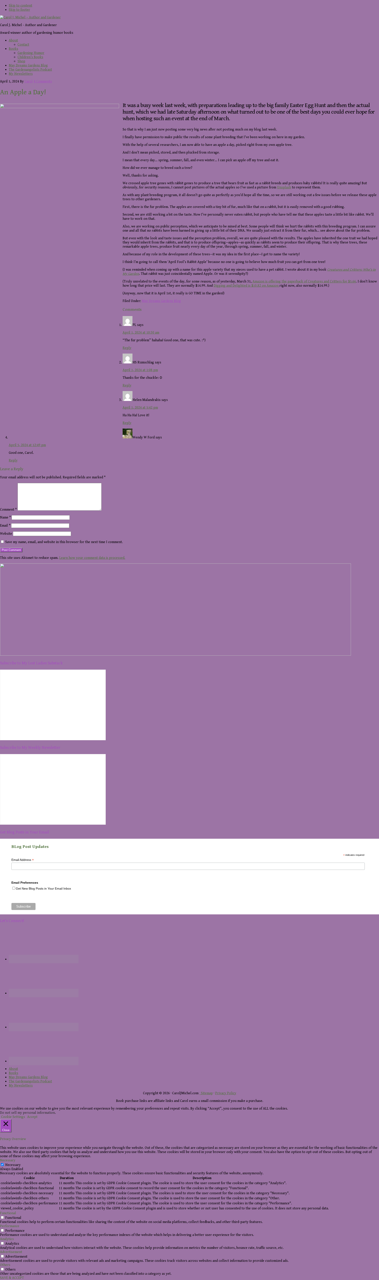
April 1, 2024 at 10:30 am (141, 333)
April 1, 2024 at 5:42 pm (140, 408)
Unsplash (284, 187)
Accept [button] (32, 1117)
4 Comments (43, 81)
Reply (127, 348)
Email (5, 526)
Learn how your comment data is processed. (92, 558)
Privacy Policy (225, 1093)
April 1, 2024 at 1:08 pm (140, 370)
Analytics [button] (7, 1239)
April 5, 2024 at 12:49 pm (27, 445)
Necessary (13, 1165)
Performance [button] (9, 1226)
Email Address (22, 860)
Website (6, 534)
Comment (8, 510)
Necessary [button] (7, 1160)
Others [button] (5, 1265)
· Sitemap (206, 1093)
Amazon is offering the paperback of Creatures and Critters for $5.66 (304, 281)
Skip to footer (19, 10)
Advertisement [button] (11, 1252)
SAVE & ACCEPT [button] (12, 1278)
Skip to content (20, 6)
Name (5, 517)
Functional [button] (8, 1213)
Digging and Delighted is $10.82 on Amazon (246, 286)
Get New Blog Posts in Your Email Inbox (43, 888)
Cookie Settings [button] (13, 1117)
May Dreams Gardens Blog (161, 301)
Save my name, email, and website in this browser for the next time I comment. (64, 542)
